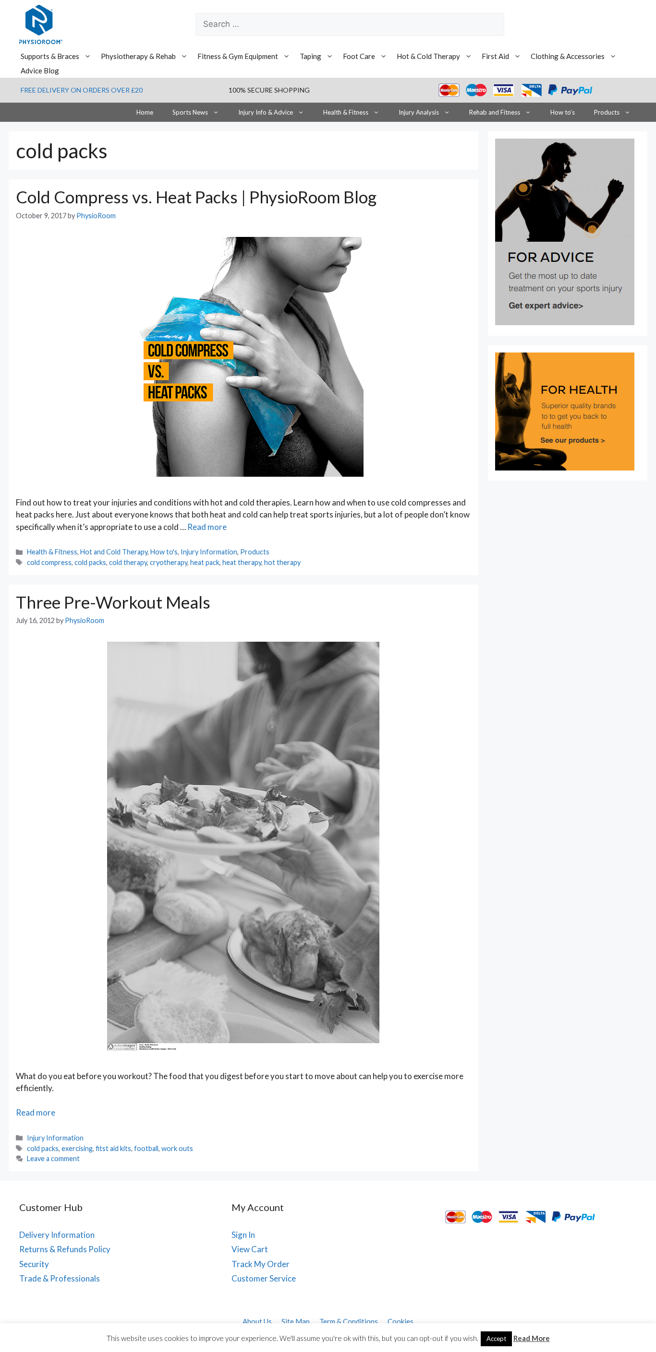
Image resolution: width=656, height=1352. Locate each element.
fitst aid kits (113, 1148)
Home (144, 112)
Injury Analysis (419, 112)
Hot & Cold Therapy (428, 56)
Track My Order (260, 1264)
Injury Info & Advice (265, 112)
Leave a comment (53, 1158)
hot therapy (282, 562)
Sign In (243, 1235)
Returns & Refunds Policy (64, 1249)
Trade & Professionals (59, 1278)
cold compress (49, 562)
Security (34, 1264)
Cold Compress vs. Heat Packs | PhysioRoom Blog (196, 197)
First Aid (495, 56)
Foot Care (359, 56)
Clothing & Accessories (568, 56)
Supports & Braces (50, 56)
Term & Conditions (348, 1321)
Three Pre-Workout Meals (113, 602)
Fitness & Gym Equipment (237, 56)
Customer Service (263, 1278)
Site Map (295, 1321)
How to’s (562, 112)
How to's (164, 552)
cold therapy (128, 562)
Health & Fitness (345, 112)
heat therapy (241, 562)
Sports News (190, 112)
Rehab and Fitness (494, 112)
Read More (531, 1338)
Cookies (400, 1321)
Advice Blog (40, 70)
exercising (77, 1148)
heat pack (204, 562)
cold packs (90, 562)
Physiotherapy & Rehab (138, 56)
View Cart (249, 1249)
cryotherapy (168, 562)
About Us (257, 1321)
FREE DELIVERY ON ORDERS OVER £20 (82, 90)
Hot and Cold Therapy (113, 552)
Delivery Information (57, 1235)
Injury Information (209, 552)
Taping (310, 56)
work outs (177, 1148)
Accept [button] (496, 1338)
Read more (207, 527)
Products (607, 112)
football (146, 1148)
